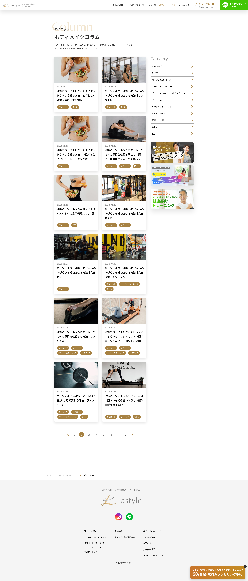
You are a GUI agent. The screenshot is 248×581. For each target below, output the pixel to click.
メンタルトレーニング (162, 106)
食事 (74, 225)
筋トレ (75, 107)
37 (126, 434)
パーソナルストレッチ (129, 284)
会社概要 (147, 549)
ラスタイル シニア (91, 551)
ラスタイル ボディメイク (94, 543)
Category (159, 58)
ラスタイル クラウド (92, 547)
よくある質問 (183, 5)
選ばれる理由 (118, 5)
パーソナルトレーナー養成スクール (168, 93)
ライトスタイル (159, 113)
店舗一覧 (152, 5)
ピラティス (86, 353)
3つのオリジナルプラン (136, 5)
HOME (50, 475)
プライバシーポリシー (153, 555)
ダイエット (63, 107)
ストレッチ (111, 166)
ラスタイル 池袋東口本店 (124, 537)
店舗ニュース (158, 120)
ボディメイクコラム (167, 5)
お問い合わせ (149, 543)
